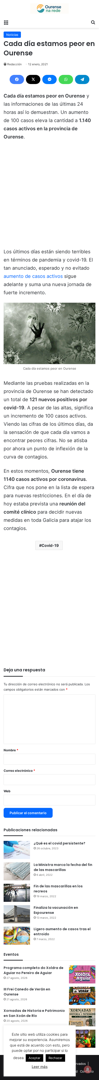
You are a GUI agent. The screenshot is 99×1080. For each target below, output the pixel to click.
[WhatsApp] (66, 79)
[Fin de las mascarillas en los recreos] (17, 893)
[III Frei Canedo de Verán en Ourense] (82, 996)
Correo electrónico (19, 770)
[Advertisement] (49, 196)
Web (7, 791)
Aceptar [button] (34, 1058)
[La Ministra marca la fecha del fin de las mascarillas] (17, 871)
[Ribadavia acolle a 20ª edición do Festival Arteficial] (82, 1039)
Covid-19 (50, 545)
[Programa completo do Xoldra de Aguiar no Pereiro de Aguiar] (82, 974)
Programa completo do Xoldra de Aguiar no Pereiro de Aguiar (33, 970)
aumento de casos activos (33, 276)
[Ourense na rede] (49, 8)
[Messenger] (49, 79)
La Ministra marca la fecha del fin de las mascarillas (63, 867)
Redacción (14, 64)
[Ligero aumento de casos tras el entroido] (17, 936)
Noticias (12, 35)
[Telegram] (82, 79)
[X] (33, 79)
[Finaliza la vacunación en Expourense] (17, 914)
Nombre (11, 750)
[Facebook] (17, 79)
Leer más (40, 1066)
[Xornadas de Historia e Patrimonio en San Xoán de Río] (82, 1017)
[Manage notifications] (88, 1069)
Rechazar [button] (55, 1058)
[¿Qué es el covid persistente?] (17, 850)
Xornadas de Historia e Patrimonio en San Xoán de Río (34, 1013)
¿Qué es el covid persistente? (59, 843)
